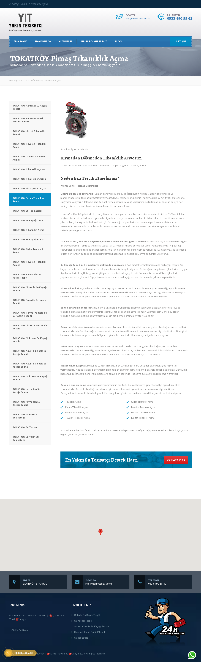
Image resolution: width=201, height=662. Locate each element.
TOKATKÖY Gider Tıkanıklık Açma (28, 250)
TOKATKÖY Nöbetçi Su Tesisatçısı (25, 416)
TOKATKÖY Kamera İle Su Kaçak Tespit (27, 276)
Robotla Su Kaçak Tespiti (87, 615)
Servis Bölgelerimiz (93, 41)
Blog (118, 41)
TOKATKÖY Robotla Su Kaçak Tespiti (29, 301)
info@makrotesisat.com (138, 18)
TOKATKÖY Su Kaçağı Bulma (28, 239)
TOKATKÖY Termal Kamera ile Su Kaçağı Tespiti (30, 314)
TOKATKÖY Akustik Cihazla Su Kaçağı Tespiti (29, 352)
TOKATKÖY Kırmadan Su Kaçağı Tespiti (26, 403)
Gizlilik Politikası (19, 630)
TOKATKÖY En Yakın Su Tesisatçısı (26, 438)
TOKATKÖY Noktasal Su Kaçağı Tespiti (30, 339)
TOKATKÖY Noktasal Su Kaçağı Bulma (30, 378)
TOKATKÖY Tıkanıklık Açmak (29, 169)
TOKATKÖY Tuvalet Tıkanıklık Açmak (29, 263)
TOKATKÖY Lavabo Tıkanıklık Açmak (29, 158)
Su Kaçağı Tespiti (83, 620)
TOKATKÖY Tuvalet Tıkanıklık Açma (29, 145)
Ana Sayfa (20, 41)
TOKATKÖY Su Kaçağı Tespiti (29, 220)
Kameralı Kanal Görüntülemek (89, 632)
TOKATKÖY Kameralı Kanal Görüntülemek (28, 120)
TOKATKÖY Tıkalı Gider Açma (29, 178)
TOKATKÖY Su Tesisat (25, 427)
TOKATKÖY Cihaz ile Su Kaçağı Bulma (30, 289)
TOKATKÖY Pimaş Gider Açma (29, 188)
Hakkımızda (43, 41)
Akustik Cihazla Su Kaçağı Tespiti (91, 626)
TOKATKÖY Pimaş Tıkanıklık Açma (28, 199)
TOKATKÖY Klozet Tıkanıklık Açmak (29, 132)
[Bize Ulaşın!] (192, 655)
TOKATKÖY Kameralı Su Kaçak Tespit (30, 107)
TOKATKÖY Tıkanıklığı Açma (28, 229)
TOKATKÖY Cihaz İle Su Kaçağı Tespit (30, 327)
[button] (100, 532)
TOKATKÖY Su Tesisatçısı (27, 210)
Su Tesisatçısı (81, 637)
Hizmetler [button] (66, 41)
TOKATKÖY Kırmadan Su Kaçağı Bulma (26, 390)
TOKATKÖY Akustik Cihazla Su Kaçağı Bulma (29, 365)
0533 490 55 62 (179, 18)
